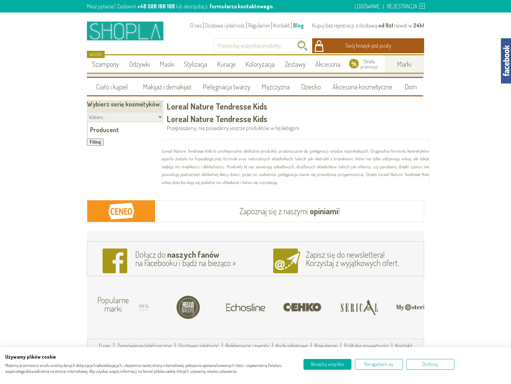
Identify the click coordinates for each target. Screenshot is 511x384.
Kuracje (226, 64)
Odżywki (139, 64)
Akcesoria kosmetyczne (362, 86)
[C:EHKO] (283, 307)
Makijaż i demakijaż (167, 86)
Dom (411, 86)
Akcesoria (327, 64)
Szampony (105, 64)
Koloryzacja (260, 64)
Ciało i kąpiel (112, 86)
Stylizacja (195, 64)
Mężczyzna (275, 86)
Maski (167, 64)
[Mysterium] (397, 307)
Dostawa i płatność (225, 25)
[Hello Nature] (169, 307)
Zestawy (295, 64)
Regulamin (259, 25)
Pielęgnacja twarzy (226, 86)
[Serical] (340, 307)
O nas (196, 25)
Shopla (130, 30)
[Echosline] (226, 307)
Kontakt (281, 25)
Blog (298, 25)
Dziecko (311, 86)
